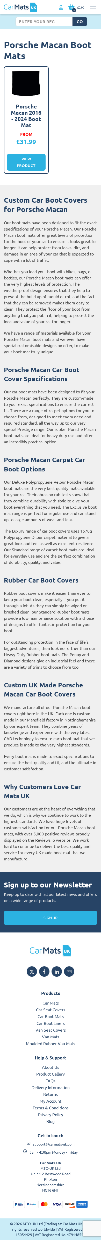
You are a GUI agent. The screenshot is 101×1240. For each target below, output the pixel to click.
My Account (50, 1100)
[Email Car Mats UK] (69, 971)
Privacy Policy (50, 1114)
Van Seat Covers (50, 1029)
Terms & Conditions (51, 1107)
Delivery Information (51, 1087)
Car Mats (50, 1002)
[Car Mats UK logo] (50, 950)
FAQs (50, 1080)
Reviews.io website (52, 839)
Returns (50, 1094)
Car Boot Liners (51, 1023)
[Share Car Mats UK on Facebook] (44, 971)
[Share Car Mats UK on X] (32, 971)
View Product (26, 162)
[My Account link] (61, 7)
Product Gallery (50, 1073)
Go (80, 21)
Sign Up (50, 917)
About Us (50, 1067)
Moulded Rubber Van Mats (50, 1043)
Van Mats (50, 1036)
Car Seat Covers (50, 1009)
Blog (50, 1121)
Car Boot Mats (51, 1016)
